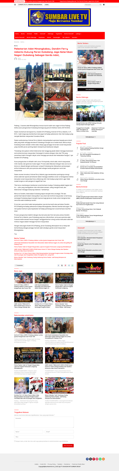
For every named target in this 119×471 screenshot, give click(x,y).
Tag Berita (59, 34)
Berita (23, 34)
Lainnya (78, 34)
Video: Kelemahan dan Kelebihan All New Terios (92, 173)
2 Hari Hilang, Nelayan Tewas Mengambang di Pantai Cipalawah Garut (89, 216)
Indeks (47, 4)
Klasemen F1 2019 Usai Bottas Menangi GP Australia (98, 129)
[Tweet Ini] (62, 265)
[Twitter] (90, 459)
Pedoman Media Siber (78, 464)
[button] (100, 4)
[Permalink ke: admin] (15, 59)
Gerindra (74, 37)
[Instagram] (97, 459)
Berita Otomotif (68, 34)
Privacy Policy (52, 464)
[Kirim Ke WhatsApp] (72, 265)
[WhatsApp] (100, 459)
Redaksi (60, 464)
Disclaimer (67, 464)
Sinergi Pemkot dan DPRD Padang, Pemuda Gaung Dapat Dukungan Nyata (88, 123)
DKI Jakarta (66, 37)
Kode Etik (43, 464)
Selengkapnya (90, 89)
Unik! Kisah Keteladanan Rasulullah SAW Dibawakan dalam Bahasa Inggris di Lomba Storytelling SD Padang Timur (43, 243)
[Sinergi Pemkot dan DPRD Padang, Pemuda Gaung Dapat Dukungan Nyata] (90, 113)
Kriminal (29, 34)
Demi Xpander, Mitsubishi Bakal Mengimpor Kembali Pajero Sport (90, 238)
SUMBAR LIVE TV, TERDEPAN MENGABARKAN (30, 4)
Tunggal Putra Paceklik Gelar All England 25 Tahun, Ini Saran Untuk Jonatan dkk (82, 129)
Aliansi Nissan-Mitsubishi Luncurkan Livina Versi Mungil (92, 180)
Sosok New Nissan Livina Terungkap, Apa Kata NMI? (89, 244)
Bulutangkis (56, 37)
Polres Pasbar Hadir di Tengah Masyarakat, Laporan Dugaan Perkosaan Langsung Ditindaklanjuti (42, 247)
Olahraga (50, 34)
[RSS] (103, 459)
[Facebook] (87, 459)
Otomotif (42, 34)
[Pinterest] (93, 459)
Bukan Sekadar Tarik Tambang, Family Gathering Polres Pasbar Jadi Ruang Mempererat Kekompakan (40, 258)
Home (17, 34)
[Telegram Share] (69, 265)
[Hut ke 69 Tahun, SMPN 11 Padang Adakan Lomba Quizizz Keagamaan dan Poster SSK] (23, 278)
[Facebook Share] (58, 265)
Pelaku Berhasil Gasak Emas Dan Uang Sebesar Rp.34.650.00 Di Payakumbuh (90, 203)
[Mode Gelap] (104, 4)
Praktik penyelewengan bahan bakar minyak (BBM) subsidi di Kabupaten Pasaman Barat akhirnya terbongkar (89, 197)
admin (19, 58)
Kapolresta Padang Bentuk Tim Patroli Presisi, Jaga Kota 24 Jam (59, 1)
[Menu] (15, 4)
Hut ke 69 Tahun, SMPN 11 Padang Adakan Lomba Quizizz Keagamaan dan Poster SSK (39, 240)
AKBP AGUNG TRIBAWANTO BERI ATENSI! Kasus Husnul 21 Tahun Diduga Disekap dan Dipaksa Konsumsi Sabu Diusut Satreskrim (41, 250)
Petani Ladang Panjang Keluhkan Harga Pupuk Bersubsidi (91, 148)
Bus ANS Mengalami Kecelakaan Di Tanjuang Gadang (90, 155)
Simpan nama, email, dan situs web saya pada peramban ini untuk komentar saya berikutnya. (42, 441)
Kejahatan (42, 37)
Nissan (49, 37)
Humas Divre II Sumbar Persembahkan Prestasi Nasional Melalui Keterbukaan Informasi (91, 167)
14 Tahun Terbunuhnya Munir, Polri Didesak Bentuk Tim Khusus (90, 161)
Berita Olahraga (31, 37)
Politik (36, 34)
